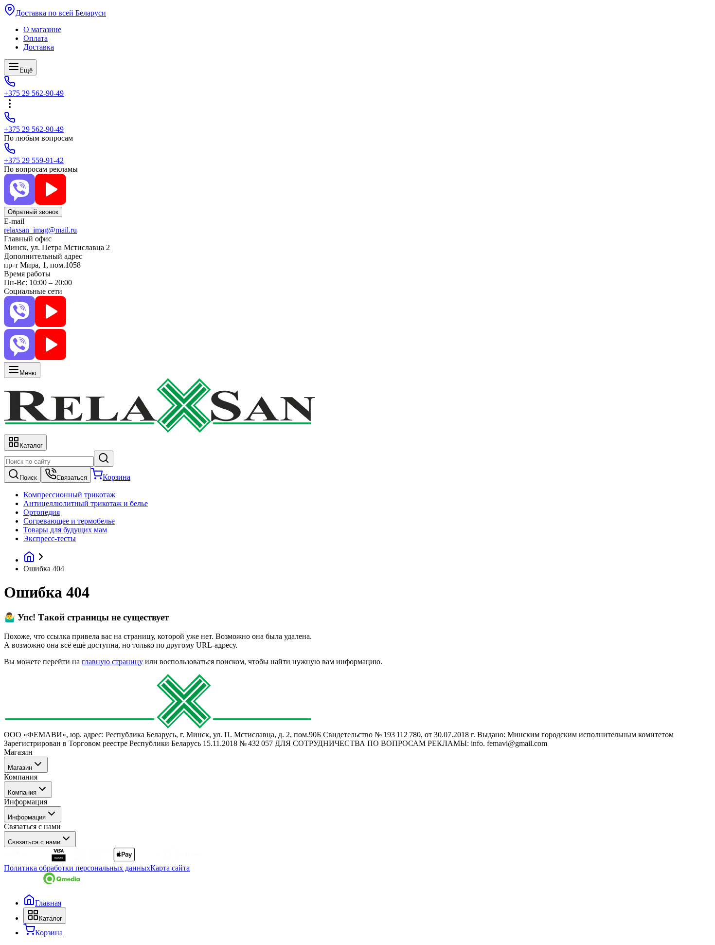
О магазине (42, 29)
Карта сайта (170, 868)
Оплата (35, 38)
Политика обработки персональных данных (77, 868)
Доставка (38, 47)
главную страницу (112, 661)
